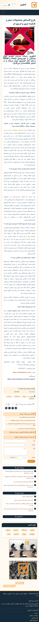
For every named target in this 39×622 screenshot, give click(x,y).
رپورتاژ (24, 396)
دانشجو (16, 534)
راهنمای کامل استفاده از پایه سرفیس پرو (26, 428)
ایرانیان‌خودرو (16, 197)
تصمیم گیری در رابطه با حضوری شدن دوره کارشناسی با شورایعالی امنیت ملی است (19, 477)
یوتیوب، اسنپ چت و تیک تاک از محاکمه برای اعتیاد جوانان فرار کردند (21, 424)
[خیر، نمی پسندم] (8, 404)
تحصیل (16, 530)
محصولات (17, 396)
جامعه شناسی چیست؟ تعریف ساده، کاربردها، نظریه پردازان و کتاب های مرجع (18, 509)
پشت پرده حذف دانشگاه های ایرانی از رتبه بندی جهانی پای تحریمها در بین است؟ (18, 486)
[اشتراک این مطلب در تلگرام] (15, 408)
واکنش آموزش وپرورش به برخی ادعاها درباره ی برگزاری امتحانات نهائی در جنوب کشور (19, 472)
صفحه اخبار (19, 583)
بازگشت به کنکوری (8, 586)
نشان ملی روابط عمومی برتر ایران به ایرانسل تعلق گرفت (23, 420)
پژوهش (32, 534)
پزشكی (8, 530)
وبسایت (9, 396)
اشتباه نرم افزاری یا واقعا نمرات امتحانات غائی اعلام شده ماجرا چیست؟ (19, 504)
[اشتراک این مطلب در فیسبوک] (12, 408)
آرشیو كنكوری (35, 618)
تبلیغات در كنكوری (33, 616)
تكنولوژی (31, 398)
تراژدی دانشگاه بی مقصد (27, 497)
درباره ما (36, 613)
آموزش (32, 530)
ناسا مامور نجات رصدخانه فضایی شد (27, 417)
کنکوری (23, 4)
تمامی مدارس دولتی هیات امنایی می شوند (23, 500)
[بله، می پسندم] (16, 404)
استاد (9, 534)
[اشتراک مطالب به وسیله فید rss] (6, 408)
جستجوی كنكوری (34, 620)
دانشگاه (24, 530)
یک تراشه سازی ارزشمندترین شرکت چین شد (23, 482)
